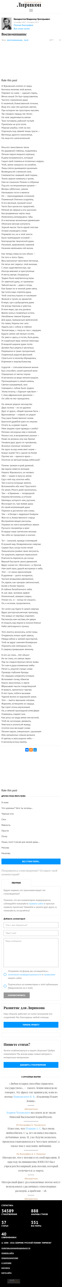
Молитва (5, 853)
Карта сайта (6, 1273)
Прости (5, 830)
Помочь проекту (31, 1024)
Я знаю (5, 802)
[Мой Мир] (35, 750)
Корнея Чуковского (18, 1112)
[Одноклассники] (31, 750)
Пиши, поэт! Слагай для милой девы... (20, 841)
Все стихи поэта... (31, 861)
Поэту (4, 836)
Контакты (5, 1268)
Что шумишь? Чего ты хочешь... (17, 808)
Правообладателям (9, 1258)
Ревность (5, 825)
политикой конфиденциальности (25, 974)
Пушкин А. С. (34, 1128)
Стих (3, 819)
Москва (5, 847)
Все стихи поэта (22, 28)
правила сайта (36, 903)
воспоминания (14, 40)
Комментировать (16, 995)
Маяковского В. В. (24, 1096)
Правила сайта (7, 1253)
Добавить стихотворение (33, 1065)
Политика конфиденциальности (15, 1248)
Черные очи (7, 813)
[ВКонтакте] (27, 750)
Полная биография (23, 25)
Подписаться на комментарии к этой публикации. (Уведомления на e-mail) (33, 986)
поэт (26, 40)
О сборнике (6, 1263)
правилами (49, 974)
